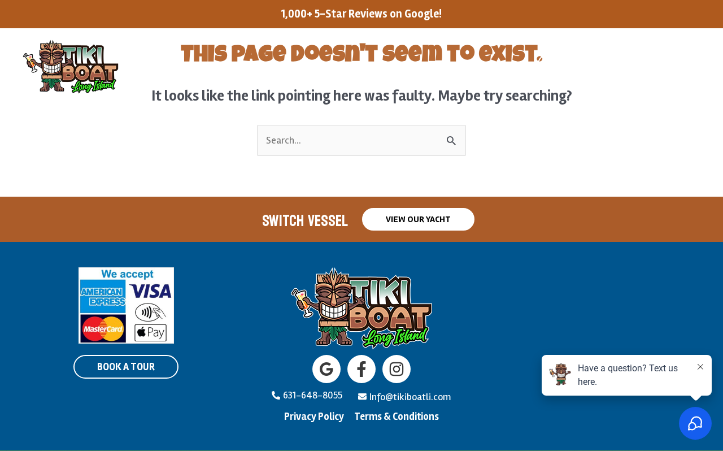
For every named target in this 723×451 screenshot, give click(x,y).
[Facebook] (361, 369)
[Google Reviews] (326, 369)
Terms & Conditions (396, 416)
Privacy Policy (314, 416)
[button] (249, 66)
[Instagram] (396, 369)
